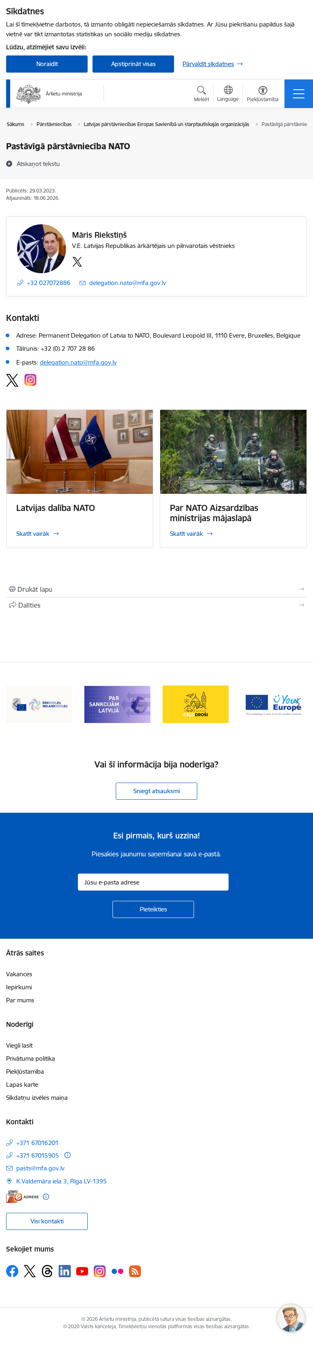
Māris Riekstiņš (99, 235)
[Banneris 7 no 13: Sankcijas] (117, 704)
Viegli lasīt (19, 1045)
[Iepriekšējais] (15, 704)
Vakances (19, 974)
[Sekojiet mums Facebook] (12, 1271)
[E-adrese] (22, 1196)
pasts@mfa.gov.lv (40, 1168)
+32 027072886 (49, 283)
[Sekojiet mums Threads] (47, 1271)
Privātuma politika (30, 1058)
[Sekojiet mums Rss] (135, 1271)
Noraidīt (47, 64)
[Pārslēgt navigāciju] (298, 94)
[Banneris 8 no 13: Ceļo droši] (196, 704)
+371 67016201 (37, 1143)
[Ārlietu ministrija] (49, 94)
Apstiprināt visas (133, 64)
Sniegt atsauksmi (156, 791)
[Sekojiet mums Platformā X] (30, 1271)
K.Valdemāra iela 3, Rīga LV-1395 (61, 1181)
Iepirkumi (19, 987)
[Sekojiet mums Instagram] (100, 1271)
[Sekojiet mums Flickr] (117, 1271)
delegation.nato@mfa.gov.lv (127, 283)
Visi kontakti (47, 1221)
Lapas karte (22, 1084)
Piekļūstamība (25, 1071)
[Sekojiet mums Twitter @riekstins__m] (79, 262)
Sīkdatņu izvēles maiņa (37, 1097)
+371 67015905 (37, 1155)
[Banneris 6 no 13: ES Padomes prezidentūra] (39, 704)
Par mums (20, 1000)
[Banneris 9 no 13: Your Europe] (274, 704)
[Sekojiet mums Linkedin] (65, 1271)
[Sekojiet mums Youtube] (82, 1271)
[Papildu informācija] (67, 1155)
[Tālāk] (297, 704)
